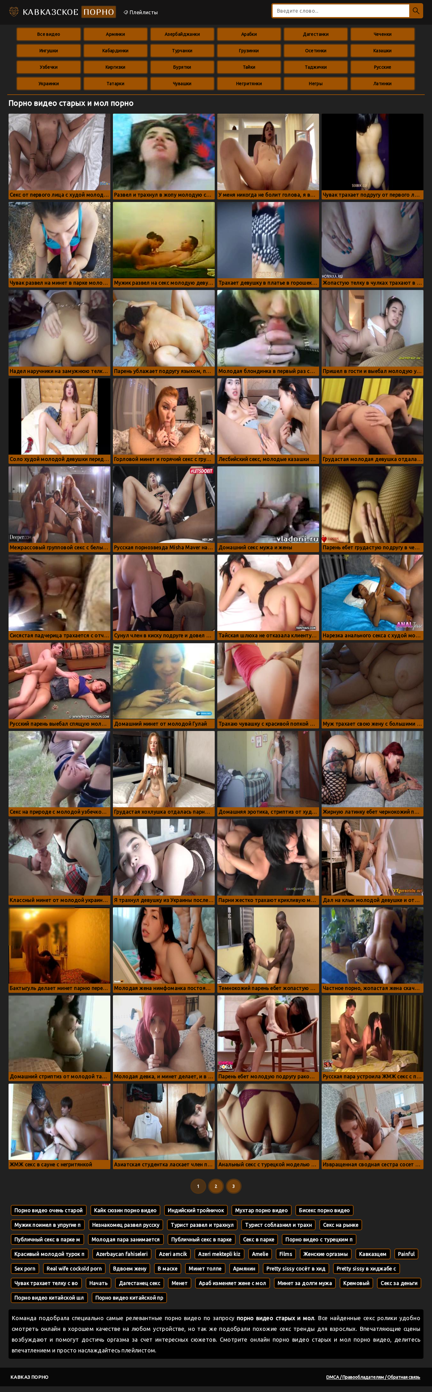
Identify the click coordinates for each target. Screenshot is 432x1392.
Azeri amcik (173, 1254)
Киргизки (116, 67)
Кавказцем (373, 1254)
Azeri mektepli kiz (219, 1254)
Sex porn (25, 1268)
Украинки (49, 83)
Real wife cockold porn (74, 1268)
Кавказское (67, 12)
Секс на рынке (340, 1225)
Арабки (249, 34)
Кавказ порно (29, 1377)
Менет (180, 1283)
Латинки (382, 83)
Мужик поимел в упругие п (48, 1225)
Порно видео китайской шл (49, 1298)
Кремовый (356, 1283)
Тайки (249, 67)
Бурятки (182, 67)
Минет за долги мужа (305, 1283)
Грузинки (249, 50)
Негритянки (249, 83)
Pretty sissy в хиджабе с (366, 1268)
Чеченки (383, 34)
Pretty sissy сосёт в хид (296, 1268)
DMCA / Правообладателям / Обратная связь (373, 1377)
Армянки (115, 34)
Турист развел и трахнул (202, 1225)
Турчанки (182, 50)
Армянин (244, 1268)
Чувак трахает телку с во (46, 1283)
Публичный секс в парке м (47, 1239)
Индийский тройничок (196, 1210)
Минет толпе (205, 1268)
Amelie (260, 1254)
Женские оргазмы (326, 1254)
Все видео (48, 34)
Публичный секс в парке (201, 1239)
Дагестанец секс (139, 1283)
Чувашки (182, 83)
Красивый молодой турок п (50, 1254)
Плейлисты (143, 12)
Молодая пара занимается (126, 1239)
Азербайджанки (182, 34)
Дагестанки (316, 34)
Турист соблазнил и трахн (278, 1225)
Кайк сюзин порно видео (125, 1210)
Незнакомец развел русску (126, 1225)
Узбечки (49, 67)
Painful (406, 1254)
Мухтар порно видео (261, 1210)
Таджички (316, 67)
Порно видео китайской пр (130, 1298)
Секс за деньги (399, 1283)
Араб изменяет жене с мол (232, 1283)
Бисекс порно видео (324, 1210)
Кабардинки (115, 50)
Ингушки (49, 50)
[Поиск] (416, 10)
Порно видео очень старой (49, 1210)
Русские (383, 67)
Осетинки (316, 50)
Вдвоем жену (129, 1268)
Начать (98, 1283)
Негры (316, 83)
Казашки (382, 50)
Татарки (115, 83)
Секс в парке (259, 1239)
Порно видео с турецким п (319, 1239)
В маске (167, 1268)
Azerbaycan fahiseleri (122, 1254)
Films (286, 1254)
